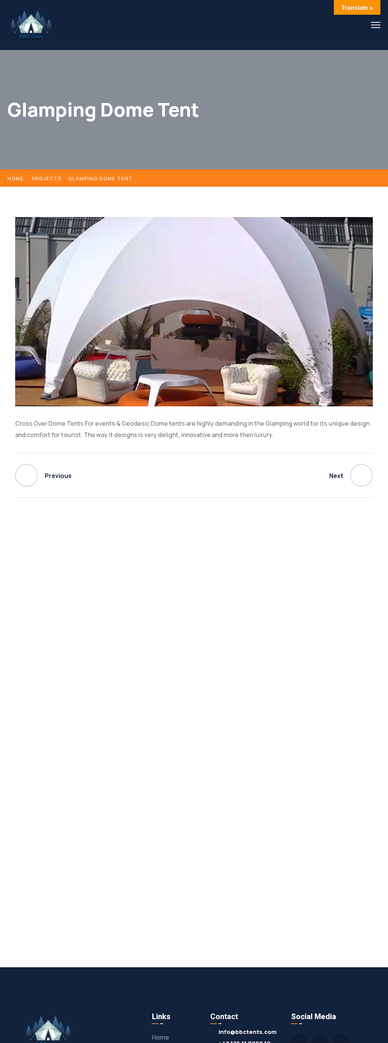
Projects (46, 178)
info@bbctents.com (248, 1032)
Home (16, 178)
